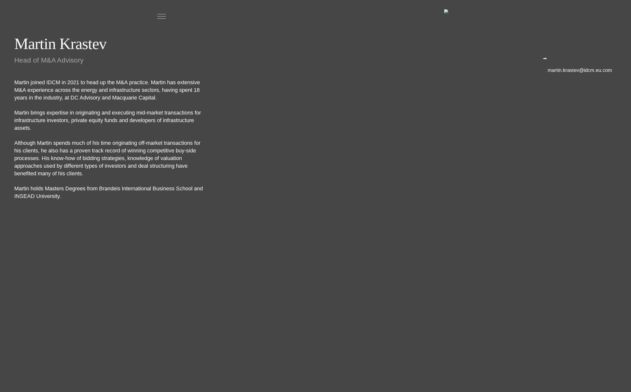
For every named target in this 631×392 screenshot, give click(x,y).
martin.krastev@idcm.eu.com (580, 70)
